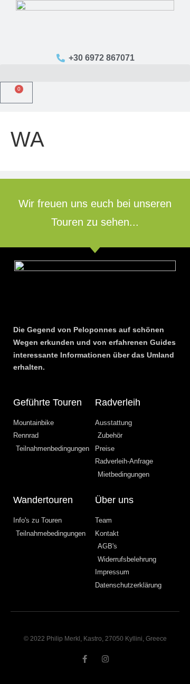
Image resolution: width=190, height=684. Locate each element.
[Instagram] (105, 659)
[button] (95, 73)
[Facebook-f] (85, 659)
